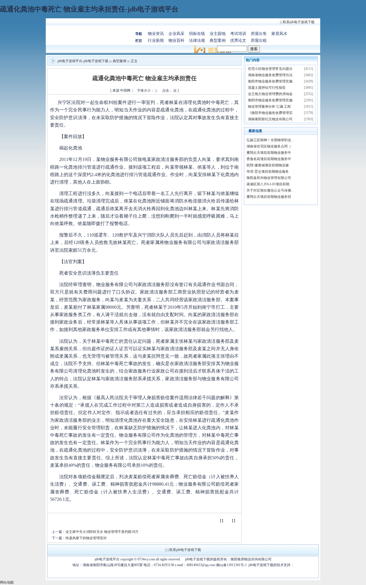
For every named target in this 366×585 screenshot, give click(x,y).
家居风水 (279, 33)
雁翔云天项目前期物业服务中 (268, 153)
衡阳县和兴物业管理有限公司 (268, 178)
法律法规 (197, 40)
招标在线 (197, 33)
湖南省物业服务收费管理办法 (270, 75)
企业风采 (176, 33)
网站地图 (7, 582)
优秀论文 (238, 40)
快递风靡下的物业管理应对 (86, 538)
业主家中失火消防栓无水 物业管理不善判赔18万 (101, 532)
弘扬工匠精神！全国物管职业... (270, 140)
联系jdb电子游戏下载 (299, 22)
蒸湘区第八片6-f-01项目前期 (267, 184)
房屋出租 (259, 40)
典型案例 (218, 40)
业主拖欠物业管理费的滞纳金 (270, 94)
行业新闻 (156, 40)
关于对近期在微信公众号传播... (270, 190)
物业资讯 (156, 33)
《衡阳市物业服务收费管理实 (270, 113)
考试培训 (238, 33)
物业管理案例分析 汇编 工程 (269, 107)
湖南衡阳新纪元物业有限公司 (270, 119)
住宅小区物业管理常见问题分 (270, 69)
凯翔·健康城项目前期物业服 (267, 165)
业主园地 (218, 33)
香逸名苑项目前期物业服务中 (268, 159)
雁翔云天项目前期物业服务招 (268, 197)
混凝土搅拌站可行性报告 (267, 88)
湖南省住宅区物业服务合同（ (268, 146)
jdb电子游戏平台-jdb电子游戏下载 (82, 61)
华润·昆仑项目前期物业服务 (267, 172)
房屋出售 (259, 33)
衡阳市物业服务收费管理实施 (270, 81)
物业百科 (176, 40)
